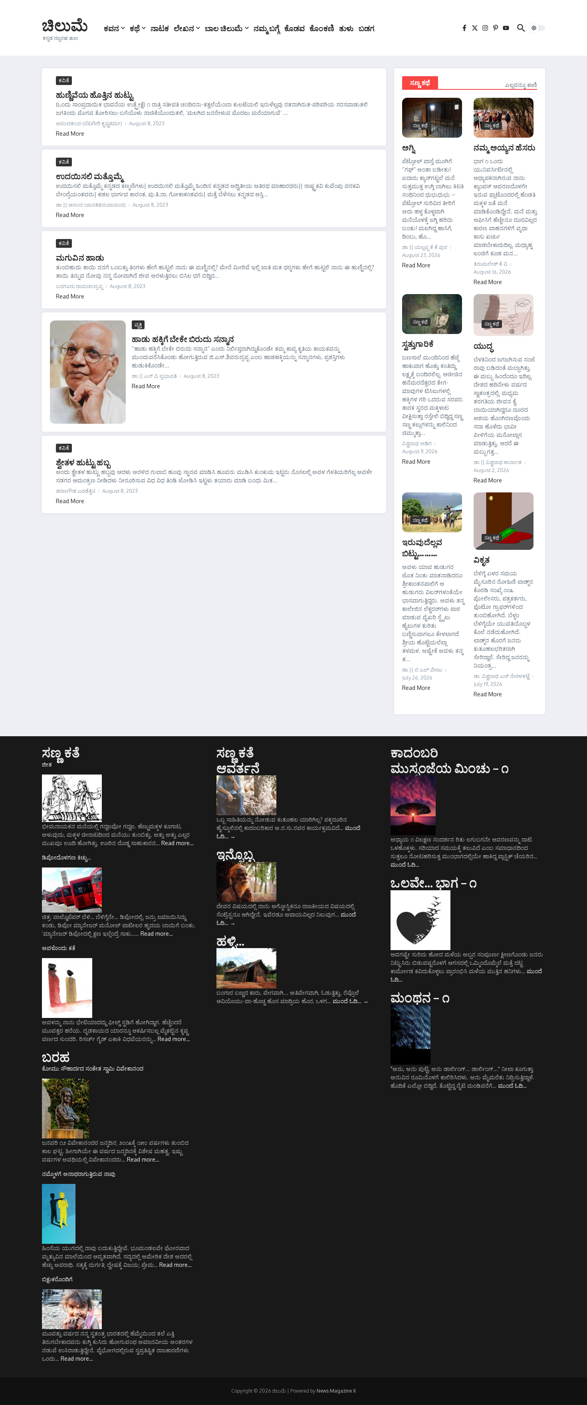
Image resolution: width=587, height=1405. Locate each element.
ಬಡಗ (367, 28)
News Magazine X (336, 1391)
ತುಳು (346, 28)
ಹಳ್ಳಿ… (230, 941)
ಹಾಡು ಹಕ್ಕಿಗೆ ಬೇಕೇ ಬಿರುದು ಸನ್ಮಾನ (183, 339)
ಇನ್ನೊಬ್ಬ (235, 854)
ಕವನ (111, 28)
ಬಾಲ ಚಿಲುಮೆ (224, 28)
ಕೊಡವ (294, 28)
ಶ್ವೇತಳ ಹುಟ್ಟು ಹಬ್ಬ (83, 462)
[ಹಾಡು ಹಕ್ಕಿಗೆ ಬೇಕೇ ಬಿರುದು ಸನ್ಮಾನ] (88, 372)
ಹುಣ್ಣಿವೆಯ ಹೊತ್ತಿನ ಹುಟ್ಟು (94, 94)
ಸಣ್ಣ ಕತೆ (61, 752)
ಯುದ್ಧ (483, 345)
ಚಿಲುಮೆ (65, 25)
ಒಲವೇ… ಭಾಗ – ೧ (434, 882)
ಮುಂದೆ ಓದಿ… (351, 1001)
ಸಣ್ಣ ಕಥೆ (420, 83)
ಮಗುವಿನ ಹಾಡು (80, 257)
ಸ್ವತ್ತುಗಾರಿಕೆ (418, 343)
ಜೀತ (47, 764)
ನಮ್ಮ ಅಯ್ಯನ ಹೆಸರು (504, 147)
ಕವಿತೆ (64, 80)
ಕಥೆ (135, 28)
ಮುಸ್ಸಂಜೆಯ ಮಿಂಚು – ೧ (450, 768)
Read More (70, 133)
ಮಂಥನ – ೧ (420, 997)
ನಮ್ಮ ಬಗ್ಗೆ (267, 28)
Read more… (177, 843)
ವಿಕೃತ (482, 559)
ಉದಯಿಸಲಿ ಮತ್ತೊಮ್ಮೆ (89, 176)
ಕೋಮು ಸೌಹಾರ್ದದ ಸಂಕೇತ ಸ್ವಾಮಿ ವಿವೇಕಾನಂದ (92, 1068)
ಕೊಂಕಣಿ (321, 28)
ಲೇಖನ (184, 28)
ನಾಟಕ (160, 28)
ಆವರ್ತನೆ (238, 768)
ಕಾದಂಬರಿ (414, 752)
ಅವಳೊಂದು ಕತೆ (58, 948)
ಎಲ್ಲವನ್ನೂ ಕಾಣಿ (521, 84)
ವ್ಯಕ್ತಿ (138, 324)
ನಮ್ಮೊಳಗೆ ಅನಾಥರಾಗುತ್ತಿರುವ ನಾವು (78, 1173)
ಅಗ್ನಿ (408, 147)
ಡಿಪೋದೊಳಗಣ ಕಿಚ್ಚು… (66, 857)
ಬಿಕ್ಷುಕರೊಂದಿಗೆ (57, 1279)
